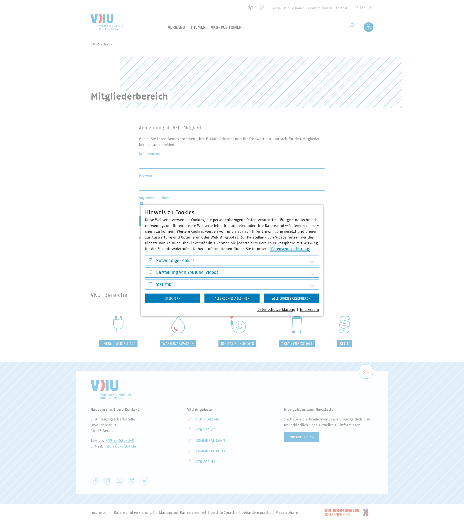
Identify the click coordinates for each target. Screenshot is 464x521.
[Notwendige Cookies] (150, 261)
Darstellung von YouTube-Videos (187, 272)
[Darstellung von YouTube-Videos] (150, 273)
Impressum (309, 309)
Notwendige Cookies (175, 260)
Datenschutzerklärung (290, 249)
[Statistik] (150, 285)
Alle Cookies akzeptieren (291, 298)
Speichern (173, 298)
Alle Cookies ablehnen (232, 298)
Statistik (163, 284)
